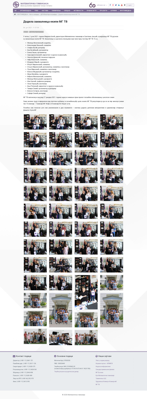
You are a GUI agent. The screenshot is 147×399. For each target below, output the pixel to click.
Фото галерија (34, 14)
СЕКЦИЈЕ (67, 10)
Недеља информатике (103, 366)
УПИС (36, 10)
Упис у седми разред (102, 360)
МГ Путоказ (99, 372)
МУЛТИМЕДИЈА (125, 10)
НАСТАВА (45, 10)
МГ (16, 10)
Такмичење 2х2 (101, 378)
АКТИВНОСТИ (78, 10)
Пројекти (103, 10)
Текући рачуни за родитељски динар (66, 371)
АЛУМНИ (113, 10)
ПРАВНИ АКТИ (91, 10)
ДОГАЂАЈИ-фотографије (49, 14)
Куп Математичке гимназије (105, 375)
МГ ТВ (98, 384)
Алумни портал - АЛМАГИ (104, 363)
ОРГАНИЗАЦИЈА (25, 10)
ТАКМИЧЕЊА (56, 10)
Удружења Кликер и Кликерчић (106, 381)
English (129, 5)
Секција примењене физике (105, 369)
